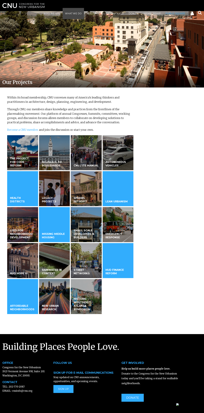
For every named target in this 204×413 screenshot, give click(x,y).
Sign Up (63, 388)
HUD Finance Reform (115, 271)
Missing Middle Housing (53, 235)
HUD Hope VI (19, 273)
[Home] (23, 5)
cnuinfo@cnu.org (22, 390)
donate (132, 397)
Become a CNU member (22, 130)
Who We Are (52, 13)
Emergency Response (114, 235)
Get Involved (115, 13)
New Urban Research (50, 307)
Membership (152, 13)
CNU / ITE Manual (86, 165)
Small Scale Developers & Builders (84, 234)
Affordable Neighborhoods (22, 307)
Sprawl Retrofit (80, 199)
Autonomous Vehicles (116, 164)
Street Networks (82, 271)
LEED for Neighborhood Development (21, 234)
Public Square (175, 13)
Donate (134, 13)
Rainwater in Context (52, 271)
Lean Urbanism (117, 201)
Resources (93, 13)
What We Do (73, 13)
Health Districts (17, 199)
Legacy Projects (49, 199)
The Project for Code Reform (19, 162)
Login (192, 14)
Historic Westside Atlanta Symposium (82, 304)
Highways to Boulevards (52, 164)
